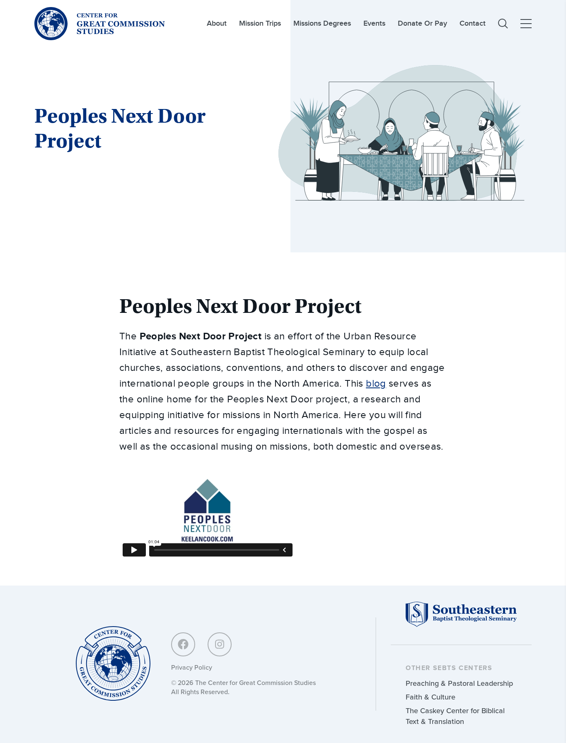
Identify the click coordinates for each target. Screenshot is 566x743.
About (217, 23)
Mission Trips (260, 23)
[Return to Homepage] (113, 664)
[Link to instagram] (220, 644)
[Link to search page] (503, 24)
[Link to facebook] (183, 644)
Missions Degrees (322, 23)
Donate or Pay (422, 23)
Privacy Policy (191, 667)
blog (376, 384)
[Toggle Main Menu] (526, 23)
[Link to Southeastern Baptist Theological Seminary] (461, 624)
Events (374, 23)
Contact (473, 23)
